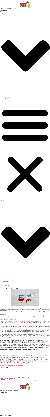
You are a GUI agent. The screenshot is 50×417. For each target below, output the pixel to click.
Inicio (2, 13)
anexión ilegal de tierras (46, 345)
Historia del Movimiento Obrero (5, 99)
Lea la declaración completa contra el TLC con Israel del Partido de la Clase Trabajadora (11, 365)
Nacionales (2, 14)
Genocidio (40, 342)
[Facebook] (1, 10)
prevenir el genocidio (14, 345)
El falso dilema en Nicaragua (23, 377)
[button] (0, 11)
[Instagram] (4, 10)
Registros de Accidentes (4, 98)
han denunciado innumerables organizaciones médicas (25, 321)
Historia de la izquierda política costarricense (8, 282)
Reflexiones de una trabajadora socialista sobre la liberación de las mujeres (12, 96)
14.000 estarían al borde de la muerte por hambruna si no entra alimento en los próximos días (27, 327)
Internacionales (3, 202)
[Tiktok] (6, 10)
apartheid (44, 342)
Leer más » (18, 378)
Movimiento (2, 15)
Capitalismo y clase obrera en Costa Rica (8, 95)
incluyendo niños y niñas (35, 355)
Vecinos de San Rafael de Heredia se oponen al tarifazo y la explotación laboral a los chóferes (8, 378)
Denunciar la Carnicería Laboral (40, 379)
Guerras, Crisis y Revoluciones (7, 97)
